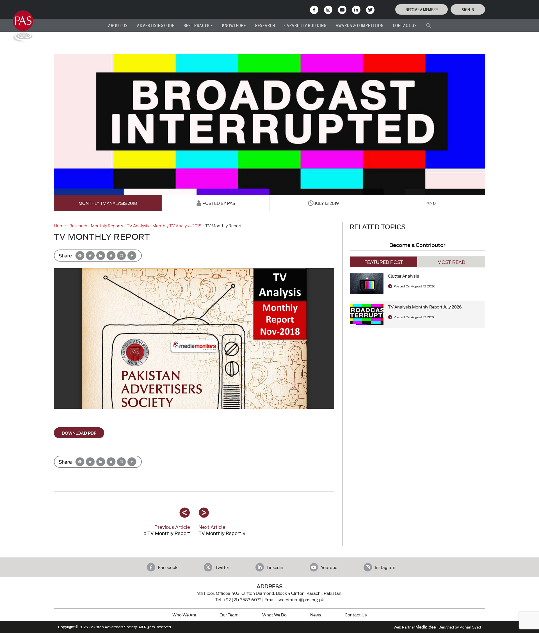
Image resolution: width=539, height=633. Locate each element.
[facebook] (314, 10)
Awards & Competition (360, 25)
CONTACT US (405, 25)
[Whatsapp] (111, 255)
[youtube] (342, 10)
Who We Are (184, 615)
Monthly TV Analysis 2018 (108, 203)
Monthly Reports (107, 225)
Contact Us (356, 615)
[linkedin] (356, 10)
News (315, 615)
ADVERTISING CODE (155, 25)
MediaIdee (425, 627)
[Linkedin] (100, 255)
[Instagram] (328, 10)
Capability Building (305, 25)
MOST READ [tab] (451, 261)
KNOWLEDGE (234, 25)
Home (60, 225)
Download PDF (79, 433)
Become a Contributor (417, 244)
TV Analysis (138, 225)
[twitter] (370, 10)
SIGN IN (468, 9)
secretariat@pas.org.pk (301, 599)
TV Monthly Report (168, 532)
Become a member (422, 9)
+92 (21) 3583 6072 (242, 599)
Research (78, 225)
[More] (131, 255)
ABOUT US (118, 25)
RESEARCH (265, 25)
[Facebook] (79, 255)
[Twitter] (90, 255)
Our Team (229, 615)
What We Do (274, 615)
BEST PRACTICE (198, 25)
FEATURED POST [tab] (383, 261)
